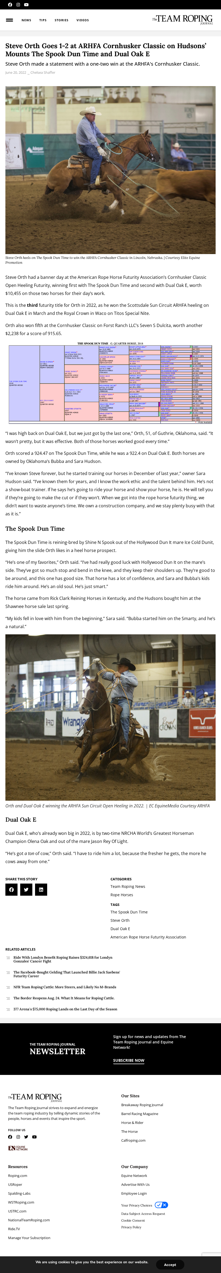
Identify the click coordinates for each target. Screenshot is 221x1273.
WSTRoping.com (21, 1202)
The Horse (129, 1131)
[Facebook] (10, 5)
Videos (83, 20)
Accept (170, 1264)
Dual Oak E (16, 313)
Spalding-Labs (19, 1193)
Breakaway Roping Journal (142, 1104)
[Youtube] (26, 5)
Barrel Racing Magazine (139, 1113)
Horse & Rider (132, 1122)
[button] (11, 890)
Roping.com (17, 1175)
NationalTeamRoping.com (29, 1220)
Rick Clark (60, 598)
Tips (43, 20)
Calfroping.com (133, 1140)
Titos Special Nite (131, 313)
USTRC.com (17, 1211)
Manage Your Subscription (29, 1237)
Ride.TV (14, 1228)
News (26, 20)
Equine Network (134, 1175)
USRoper (15, 1184)
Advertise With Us (135, 1184)
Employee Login (134, 1193)
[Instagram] (18, 5)
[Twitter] (26, 1137)
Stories (61, 20)
